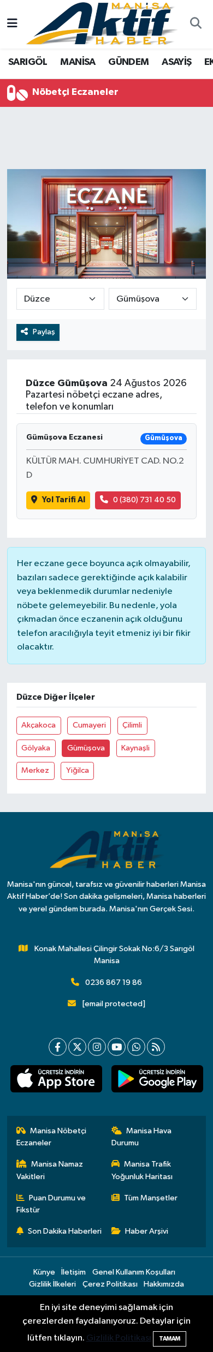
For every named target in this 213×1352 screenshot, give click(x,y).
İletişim (73, 1272)
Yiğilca (77, 770)
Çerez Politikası (110, 1284)
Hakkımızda (164, 1284)
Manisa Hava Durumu (141, 1137)
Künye (44, 1272)
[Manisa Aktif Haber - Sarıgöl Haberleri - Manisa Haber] (101, 24)
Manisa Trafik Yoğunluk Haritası (142, 1170)
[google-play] (157, 1081)
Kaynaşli (135, 748)
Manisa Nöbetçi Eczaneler (51, 1137)
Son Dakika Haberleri (65, 1231)
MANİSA (77, 62)
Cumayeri (89, 725)
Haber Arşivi (146, 1231)
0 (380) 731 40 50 (144, 500)
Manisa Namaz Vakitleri (50, 1170)
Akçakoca (38, 725)
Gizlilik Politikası (118, 1338)
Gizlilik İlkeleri (52, 1284)
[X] (77, 1047)
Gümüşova (86, 748)
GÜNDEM (128, 62)
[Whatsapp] (136, 1047)
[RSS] (156, 1047)
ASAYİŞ (176, 62)
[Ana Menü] (12, 24)
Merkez (35, 770)
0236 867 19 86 (113, 982)
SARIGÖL (28, 62)
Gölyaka (35, 748)
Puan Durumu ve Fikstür (51, 1204)
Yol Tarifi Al (63, 500)
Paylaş (44, 332)
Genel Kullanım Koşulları (133, 1272)
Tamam (169, 1339)
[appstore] (56, 1081)
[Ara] (195, 24)
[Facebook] (58, 1047)
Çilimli (132, 725)
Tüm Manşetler (150, 1198)
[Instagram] (97, 1047)
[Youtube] (117, 1047)
